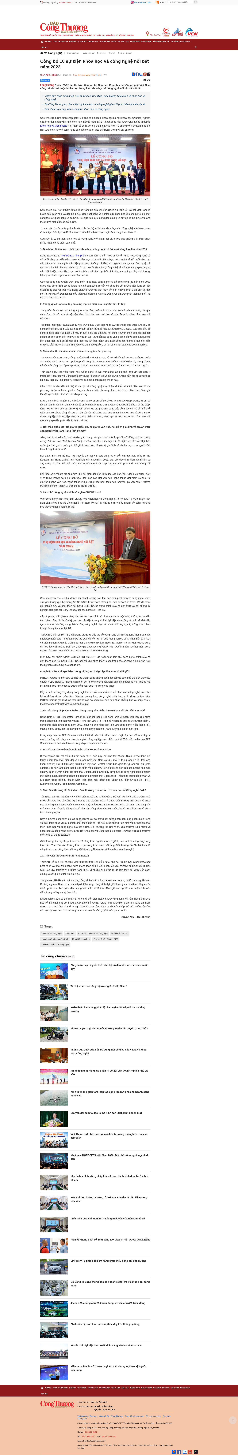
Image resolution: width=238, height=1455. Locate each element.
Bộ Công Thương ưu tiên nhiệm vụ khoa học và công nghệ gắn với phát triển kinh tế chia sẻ (94, 104)
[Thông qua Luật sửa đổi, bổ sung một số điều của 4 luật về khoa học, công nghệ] (54, 1055)
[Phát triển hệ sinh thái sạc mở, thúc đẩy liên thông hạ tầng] (54, 1330)
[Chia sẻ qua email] (145, 80)
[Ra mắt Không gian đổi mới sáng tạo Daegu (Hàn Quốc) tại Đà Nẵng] (54, 1245)
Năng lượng (146, 41)
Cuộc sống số (88, 53)
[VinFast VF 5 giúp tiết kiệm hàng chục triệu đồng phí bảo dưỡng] (54, 1267)
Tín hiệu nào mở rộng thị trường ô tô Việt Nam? (99, 986)
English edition (142, 2)
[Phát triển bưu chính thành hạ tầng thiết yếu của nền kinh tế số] (54, 1224)
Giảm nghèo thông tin (85, 35)
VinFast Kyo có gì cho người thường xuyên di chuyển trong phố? (109, 1028)
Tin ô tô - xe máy (125, 53)
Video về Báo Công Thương (111, 1416)
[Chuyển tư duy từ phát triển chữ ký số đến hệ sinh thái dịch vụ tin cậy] (54, 971)
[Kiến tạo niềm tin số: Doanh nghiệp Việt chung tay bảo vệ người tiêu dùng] (54, 1372)
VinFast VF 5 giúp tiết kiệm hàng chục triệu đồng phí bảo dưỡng (108, 1260)
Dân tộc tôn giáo (105, 35)
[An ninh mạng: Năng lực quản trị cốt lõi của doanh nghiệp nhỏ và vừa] (54, 1076)
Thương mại (93, 41)
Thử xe (112, 53)
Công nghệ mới (73, 53)
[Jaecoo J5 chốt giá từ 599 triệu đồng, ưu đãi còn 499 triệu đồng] (54, 1309)
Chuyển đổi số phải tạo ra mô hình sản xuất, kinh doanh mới (106, 1113)
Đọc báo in (68, 35)
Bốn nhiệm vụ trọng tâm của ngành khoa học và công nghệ (76, 109)
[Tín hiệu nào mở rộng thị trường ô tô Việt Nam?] (54, 992)
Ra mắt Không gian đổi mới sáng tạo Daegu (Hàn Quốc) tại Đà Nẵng (110, 1239)
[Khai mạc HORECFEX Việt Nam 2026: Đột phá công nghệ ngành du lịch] (54, 1161)
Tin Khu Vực (155, 35)
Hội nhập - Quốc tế (161, 41)
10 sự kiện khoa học (81, 939)
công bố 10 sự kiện (119, 933)
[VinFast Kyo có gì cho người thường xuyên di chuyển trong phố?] (54, 1034)
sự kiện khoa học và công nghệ (55, 945)
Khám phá (101, 53)
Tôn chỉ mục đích (153, 1416)
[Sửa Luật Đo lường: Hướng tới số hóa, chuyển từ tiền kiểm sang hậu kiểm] (54, 1203)
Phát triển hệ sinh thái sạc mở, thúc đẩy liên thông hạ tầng (105, 1324)
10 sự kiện (70, 933)
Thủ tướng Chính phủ (72, 255)
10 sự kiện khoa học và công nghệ (93, 933)
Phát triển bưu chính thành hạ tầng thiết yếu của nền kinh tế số (108, 1218)
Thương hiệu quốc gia (50, 35)
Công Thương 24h (60, 41)
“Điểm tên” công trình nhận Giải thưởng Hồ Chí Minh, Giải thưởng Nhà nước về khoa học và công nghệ (94, 98)
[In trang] (148, 80)
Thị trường (135, 41)
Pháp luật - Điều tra (120, 41)
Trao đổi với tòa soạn (134, 1416)
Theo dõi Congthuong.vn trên (84, 75)
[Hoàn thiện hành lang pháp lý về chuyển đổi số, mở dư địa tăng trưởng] (54, 1013)
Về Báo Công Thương (87, 1416)
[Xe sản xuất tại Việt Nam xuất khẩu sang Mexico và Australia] (54, 1351)
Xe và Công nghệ (51, 52)
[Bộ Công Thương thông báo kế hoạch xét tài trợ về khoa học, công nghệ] (54, 1288)
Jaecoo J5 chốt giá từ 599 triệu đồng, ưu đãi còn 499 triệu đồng (108, 1303)
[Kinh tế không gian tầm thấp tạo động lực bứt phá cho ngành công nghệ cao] (54, 1098)
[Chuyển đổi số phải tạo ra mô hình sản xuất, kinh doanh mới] (54, 1119)
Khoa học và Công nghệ (53, 125)
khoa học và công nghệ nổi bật (55, 939)
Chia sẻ (46, 80)
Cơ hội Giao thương (125, 35)
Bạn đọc (44, 47)
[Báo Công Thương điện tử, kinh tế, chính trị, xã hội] (64, 27)
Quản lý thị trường (77, 41)
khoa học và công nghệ (52, 933)
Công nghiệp (104, 41)
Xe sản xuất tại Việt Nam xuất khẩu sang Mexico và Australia (106, 1345)
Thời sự (48, 41)
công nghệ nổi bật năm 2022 (105, 939)
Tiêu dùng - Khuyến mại (180, 41)
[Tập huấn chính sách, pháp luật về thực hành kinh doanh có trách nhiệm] (54, 1182)
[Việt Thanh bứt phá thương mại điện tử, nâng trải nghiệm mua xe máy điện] (54, 1140)
